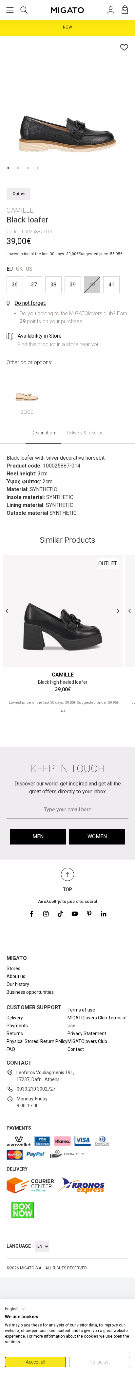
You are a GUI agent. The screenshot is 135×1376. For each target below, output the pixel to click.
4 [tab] (37, 168)
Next (118, 610)
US (29, 269)
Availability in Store (40, 336)
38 (53, 284)
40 (92, 284)
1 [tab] (8, 168)
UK (19, 269)
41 (111, 284)
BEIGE (27, 412)
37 (34, 284)
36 (15, 284)
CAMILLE (63, 675)
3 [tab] (28, 168)
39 (73, 284)
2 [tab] (18, 168)
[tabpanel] (67, 103)
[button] (15, 1309)
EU (10, 269)
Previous (7, 610)
